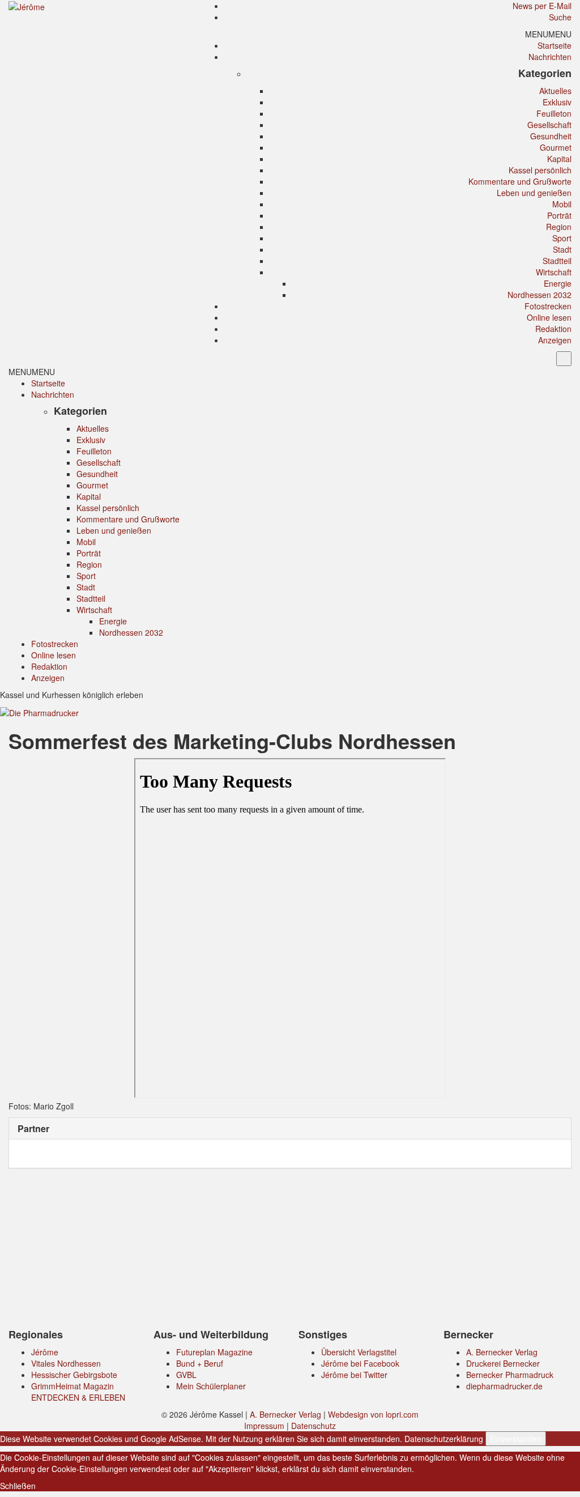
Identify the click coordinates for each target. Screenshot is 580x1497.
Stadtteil (557, 260)
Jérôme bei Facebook (360, 1363)
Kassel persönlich (540, 170)
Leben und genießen (534, 192)
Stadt (562, 249)
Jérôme (44, 1352)
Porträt (559, 215)
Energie (558, 283)
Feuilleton (554, 113)
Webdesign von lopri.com (373, 1414)
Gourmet (556, 147)
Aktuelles (555, 90)
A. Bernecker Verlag (502, 1352)
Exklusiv (557, 102)
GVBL (186, 1374)
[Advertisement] (290, 1250)
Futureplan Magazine (214, 1352)
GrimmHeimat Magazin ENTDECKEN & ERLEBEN (78, 1391)
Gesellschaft (549, 124)
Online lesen (549, 317)
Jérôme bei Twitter (354, 1374)
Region (559, 226)
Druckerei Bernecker (503, 1363)
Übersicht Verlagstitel (358, 1352)
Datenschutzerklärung (443, 1438)
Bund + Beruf (199, 1363)
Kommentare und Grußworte (520, 181)
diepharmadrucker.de (504, 1386)
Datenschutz (313, 1425)
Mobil (562, 204)
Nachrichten (550, 56)
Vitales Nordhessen (66, 1363)
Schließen (18, 1485)
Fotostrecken (548, 306)
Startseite (555, 45)
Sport (562, 238)
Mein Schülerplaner (211, 1386)
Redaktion (553, 328)
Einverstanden (515, 1438)
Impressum (264, 1425)
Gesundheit (551, 136)
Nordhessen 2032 (540, 294)
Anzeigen (555, 340)
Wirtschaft (554, 272)
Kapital (559, 158)
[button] (548, 34)
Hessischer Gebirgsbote (74, 1374)
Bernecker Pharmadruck (509, 1374)
